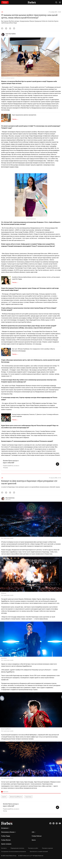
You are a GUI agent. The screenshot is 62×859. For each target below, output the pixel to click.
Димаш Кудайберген (16, 796)
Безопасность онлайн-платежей (39, 851)
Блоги (34, 840)
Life (2, 12)
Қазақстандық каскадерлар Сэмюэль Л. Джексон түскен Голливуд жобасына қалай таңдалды (35, 415)
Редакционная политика (17, 848)
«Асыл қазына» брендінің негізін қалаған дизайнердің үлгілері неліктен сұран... (16, 282)
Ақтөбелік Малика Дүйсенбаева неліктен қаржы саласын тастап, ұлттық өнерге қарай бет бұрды (36, 278)
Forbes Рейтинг (37, 836)
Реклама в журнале (47, 848)
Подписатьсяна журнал (5, 2)
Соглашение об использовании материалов (13, 851)
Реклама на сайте (33, 848)
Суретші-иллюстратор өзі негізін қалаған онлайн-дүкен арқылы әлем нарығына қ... (16, 354)
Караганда (28, 796)
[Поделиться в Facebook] (2, 28)
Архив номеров (6, 844)
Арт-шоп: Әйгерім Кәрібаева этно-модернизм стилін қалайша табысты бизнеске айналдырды (33, 350)
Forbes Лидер (5, 836)
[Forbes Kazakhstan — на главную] (32, 2)
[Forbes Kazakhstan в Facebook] (50, 823)
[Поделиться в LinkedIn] (14, 28)
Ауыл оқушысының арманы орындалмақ (24, 115)
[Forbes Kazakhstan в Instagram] (57, 823)
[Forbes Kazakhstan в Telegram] (53, 823)
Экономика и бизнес (8, 832)
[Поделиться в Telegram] (6, 28)
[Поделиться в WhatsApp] (10, 28)
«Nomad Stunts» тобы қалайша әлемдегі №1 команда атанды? (16, 420)
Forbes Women (6, 840)
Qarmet (4, 796)
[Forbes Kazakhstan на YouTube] (60, 823)
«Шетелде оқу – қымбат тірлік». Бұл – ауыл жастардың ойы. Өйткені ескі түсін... (16, 119)
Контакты (4, 848)
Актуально (4, 828)
